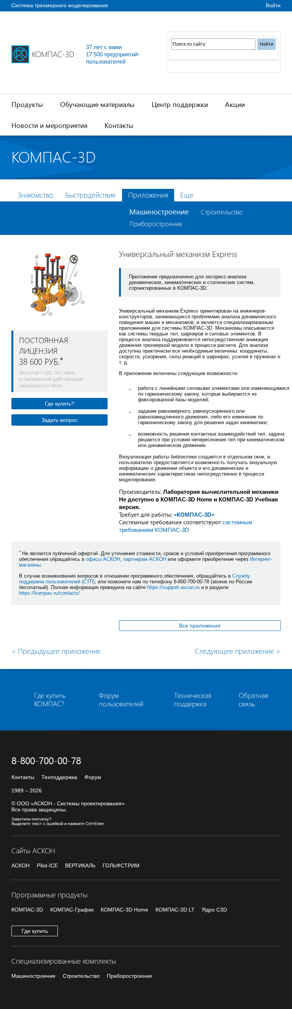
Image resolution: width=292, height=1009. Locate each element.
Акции (235, 104)
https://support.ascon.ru (173, 587)
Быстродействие (90, 195)
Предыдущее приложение (56, 651)
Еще (187, 195)
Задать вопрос (59, 420)
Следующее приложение (238, 651)
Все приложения (200, 626)
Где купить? (59, 404)
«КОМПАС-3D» (194, 514)
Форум (92, 777)
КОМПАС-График (72, 910)
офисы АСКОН (103, 559)
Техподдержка (59, 777)
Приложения (148, 195)
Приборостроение (155, 223)
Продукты (27, 104)
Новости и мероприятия (49, 125)
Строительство (222, 212)
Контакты (119, 125)
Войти (273, 5)
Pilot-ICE (47, 865)
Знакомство (35, 195)
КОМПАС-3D (27, 910)
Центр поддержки (180, 104)
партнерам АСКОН (144, 559)
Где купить (35, 931)
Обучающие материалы (97, 104)
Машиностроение (159, 211)
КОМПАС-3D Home (124, 910)
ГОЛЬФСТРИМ (121, 865)
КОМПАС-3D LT (175, 910)
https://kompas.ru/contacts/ (49, 593)
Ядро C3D (214, 910)
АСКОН (20, 865)
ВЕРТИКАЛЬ (80, 865)
